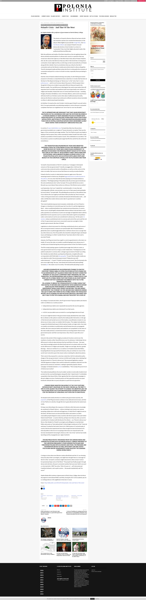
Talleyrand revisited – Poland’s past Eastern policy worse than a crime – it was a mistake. (62, 496)
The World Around (104, 16)
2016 (41, 594)
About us (58, 569)
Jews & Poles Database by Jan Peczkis (97, 112)
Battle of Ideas (94, 16)
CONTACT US (133, 0)
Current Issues (46, 16)
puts (47, 264)
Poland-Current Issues (60, 24)
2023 (41, 577)
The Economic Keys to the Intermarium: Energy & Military (48, 554)
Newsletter (113, 16)
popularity (44, 399)
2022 (41, 580)
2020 (41, 584)
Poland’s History (55, 16)
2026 (41, 570)
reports (50, 128)
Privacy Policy (59, 576)
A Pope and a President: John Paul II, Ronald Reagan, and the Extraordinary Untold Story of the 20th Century (79, 555)
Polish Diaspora (35, 16)
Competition (65, 16)
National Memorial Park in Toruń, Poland (78, 540)
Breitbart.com (57, 128)
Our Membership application (95, 140)
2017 (41, 592)
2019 (41, 587)
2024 (41, 575)
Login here (93, 569)
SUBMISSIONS (141, 0)
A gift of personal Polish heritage (97, 100)
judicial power (44, 83)
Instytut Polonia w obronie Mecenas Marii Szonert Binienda (64, 540)
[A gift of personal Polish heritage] (97, 94)
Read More (97, 598)
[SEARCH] (104, 61)
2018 (41, 589)
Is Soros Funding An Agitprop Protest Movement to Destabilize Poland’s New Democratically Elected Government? (76, 513)
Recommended (74, 16)
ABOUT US (127, 0)
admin (43, 29)
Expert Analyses (84, 16)
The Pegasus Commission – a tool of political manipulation (47, 540)
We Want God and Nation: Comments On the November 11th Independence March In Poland (64, 554)
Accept (92, 598)
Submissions (59, 574)
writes (59, 366)
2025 (41, 573)
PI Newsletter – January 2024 (76, 495)
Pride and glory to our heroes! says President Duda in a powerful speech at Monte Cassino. (51, 513)
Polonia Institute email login (96, 571)
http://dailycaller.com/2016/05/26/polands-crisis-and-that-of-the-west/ (64, 483)
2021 (41, 582)
